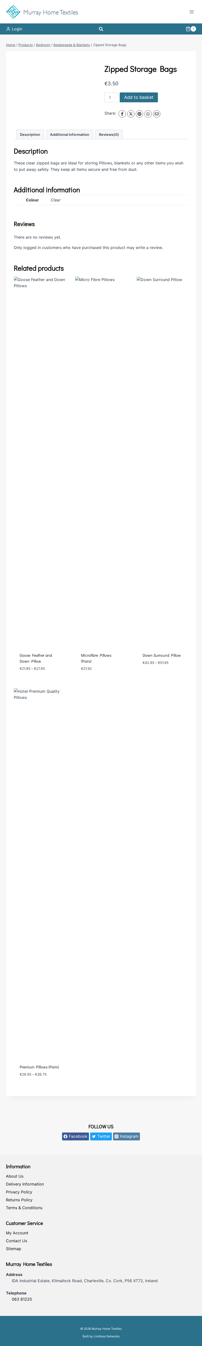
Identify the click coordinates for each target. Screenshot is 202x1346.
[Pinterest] (139, 114)
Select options (157, 677)
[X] (131, 114)
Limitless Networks (107, 1336)
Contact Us (16, 1240)
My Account (17, 1232)
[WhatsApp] (148, 114)
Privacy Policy (19, 1191)
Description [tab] (30, 134)
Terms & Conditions (24, 1207)
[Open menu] (191, 12)
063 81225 (22, 1299)
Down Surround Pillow (162, 655)
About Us (14, 1176)
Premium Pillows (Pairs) (39, 1066)
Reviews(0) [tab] (109, 134)
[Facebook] (122, 114)
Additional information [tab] (69, 134)
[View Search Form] (101, 28)
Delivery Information (25, 1184)
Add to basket (138, 97)
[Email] (156, 114)
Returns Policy (19, 1199)
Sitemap (13, 1248)
